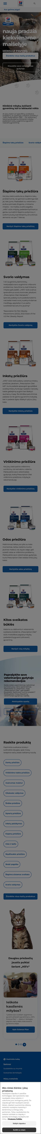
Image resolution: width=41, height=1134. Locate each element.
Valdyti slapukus (19, 1123)
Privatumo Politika (15, 1119)
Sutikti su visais (19, 1130)
